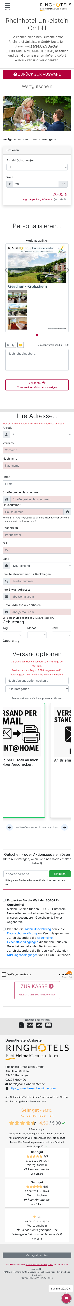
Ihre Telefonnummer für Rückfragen (27, 574)
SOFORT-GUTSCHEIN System (39, 1264)
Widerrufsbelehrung (37, 929)
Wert (9, 177)
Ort (5, 543)
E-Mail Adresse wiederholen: (22, 605)
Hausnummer (11, 505)
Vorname (9, 443)
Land (6, 558)
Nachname (10, 458)
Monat (31, 628)
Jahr (55, 628)
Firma (6, 477)
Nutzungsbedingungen (22, 955)
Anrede (7, 427)
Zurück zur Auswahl (39, 74)
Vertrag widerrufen (37, 1255)
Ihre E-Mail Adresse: (16, 589)
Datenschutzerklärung (22, 933)
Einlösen (60, 874)
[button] (6, 270)
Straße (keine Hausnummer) (22, 492)
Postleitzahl (10, 528)
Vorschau (37, 385)
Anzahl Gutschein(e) (20, 160)
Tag (5, 628)
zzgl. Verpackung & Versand (38, 199)
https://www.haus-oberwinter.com (33, 1088)
